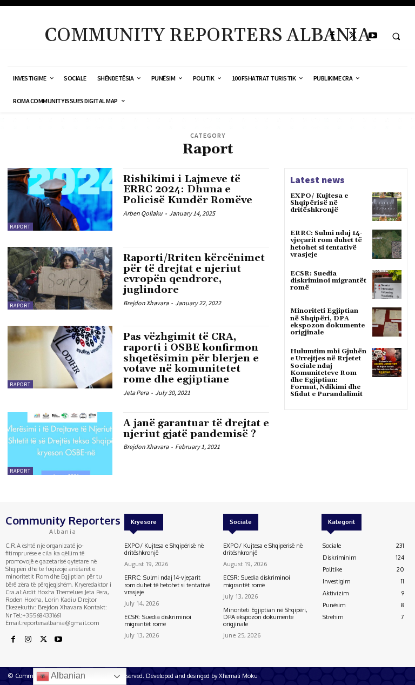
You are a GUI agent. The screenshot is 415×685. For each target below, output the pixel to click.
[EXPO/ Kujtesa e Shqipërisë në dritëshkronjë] (386, 206)
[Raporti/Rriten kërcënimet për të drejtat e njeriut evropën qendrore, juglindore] (60, 278)
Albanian (67, 675)
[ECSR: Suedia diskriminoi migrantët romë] (386, 284)
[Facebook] (332, 36)
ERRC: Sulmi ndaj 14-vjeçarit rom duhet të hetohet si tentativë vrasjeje (326, 244)
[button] (396, 36)
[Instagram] (28, 639)
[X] (352, 36)
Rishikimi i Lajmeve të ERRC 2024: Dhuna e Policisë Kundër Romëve (187, 190)
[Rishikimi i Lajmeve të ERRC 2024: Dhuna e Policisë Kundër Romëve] (60, 199)
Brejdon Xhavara (146, 303)
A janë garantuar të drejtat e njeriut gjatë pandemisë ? (196, 428)
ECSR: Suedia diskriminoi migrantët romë (328, 281)
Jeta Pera (136, 392)
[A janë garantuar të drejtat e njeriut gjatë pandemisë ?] (60, 443)
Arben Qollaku (143, 213)
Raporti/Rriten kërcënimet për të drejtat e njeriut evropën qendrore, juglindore (194, 274)
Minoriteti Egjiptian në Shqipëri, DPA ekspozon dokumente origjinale (327, 322)
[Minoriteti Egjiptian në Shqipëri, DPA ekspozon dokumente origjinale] (386, 322)
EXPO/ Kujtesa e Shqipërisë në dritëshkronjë (319, 203)
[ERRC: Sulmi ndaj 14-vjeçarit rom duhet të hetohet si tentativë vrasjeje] (386, 244)
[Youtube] (372, 36)
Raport (20, 226)
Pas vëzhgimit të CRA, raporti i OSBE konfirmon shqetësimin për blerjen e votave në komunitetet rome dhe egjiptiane (191, 358)
